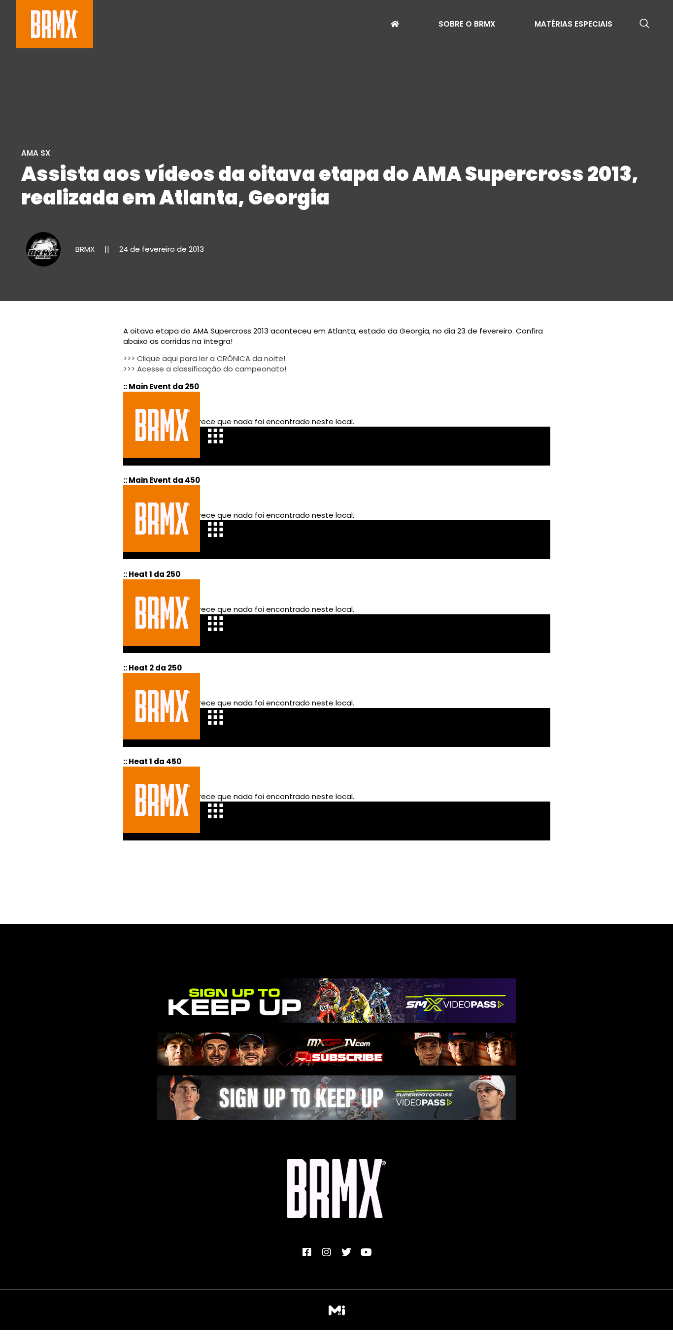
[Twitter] (346, 1252)
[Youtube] (366, 1252)
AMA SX (35, 153)
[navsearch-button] (644, 24)
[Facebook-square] (307, 1252)
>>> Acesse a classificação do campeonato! (204, 369)
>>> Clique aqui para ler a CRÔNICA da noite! (204, 358)
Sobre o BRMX (466, 25)
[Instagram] (327, 1252)
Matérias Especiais (573, 25)
